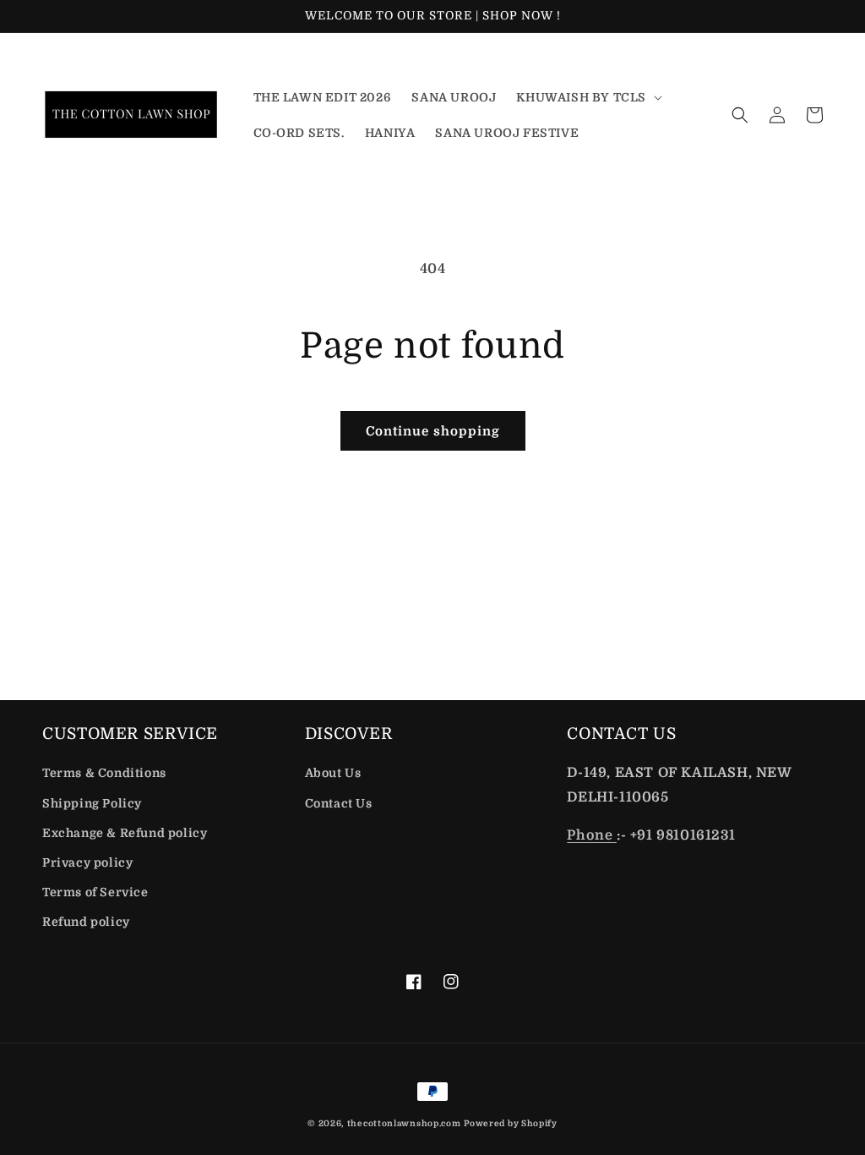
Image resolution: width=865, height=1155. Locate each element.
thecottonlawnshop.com (404, 1123)
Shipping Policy (92, 803)
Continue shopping (433, 431)
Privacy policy (87, 862)
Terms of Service (95, 892)
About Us (333, 773)
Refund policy (86, 921)
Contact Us (339, 803)
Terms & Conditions (104, 773)
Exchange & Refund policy (124, 833)
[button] (587, 97)
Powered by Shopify (511, 1123)
